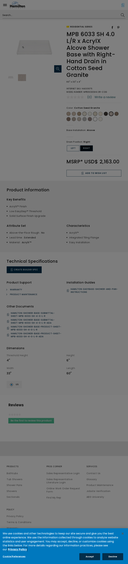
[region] (64, 546)
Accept (90, 556)
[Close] (122, 533)
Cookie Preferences (14, 556)
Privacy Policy (17, 549)
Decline (112, 556)
